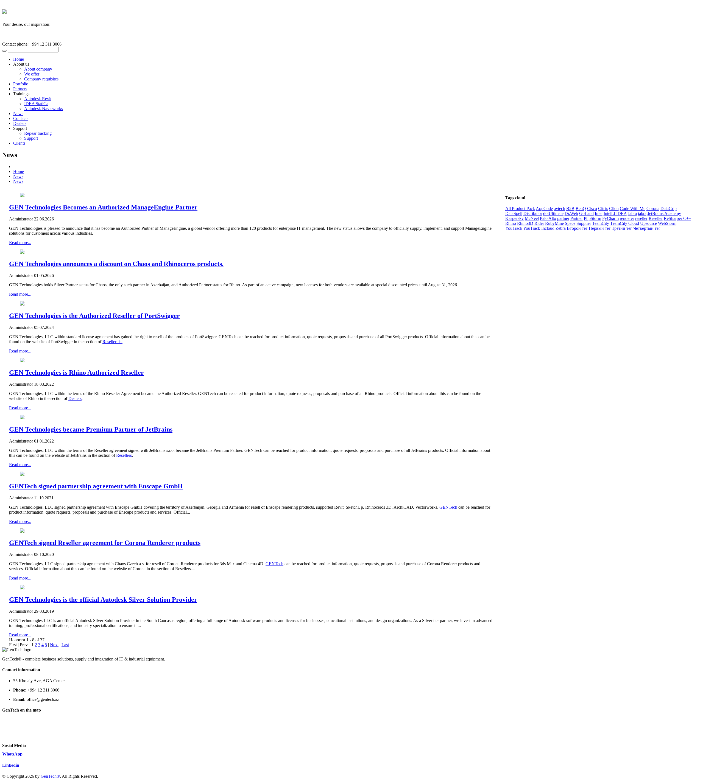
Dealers (19, 123)
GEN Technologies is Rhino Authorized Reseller (76, 372)
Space (570, 223)
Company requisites (41, 79)
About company (38, 69)
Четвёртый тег (646, 228)
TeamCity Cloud (624, 223)
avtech (559, 208)
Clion (614, 208)
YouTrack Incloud (538, 228)
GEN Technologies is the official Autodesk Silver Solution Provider (103, 599)
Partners (20, 88)
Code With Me (632, 208)
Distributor (532, 213)
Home (18, 59)
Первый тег (600, 228)
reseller (641, 218)
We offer (31, 74)
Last (65, 644)
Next (54, 644)
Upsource (648, 223)
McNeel (532, 218)
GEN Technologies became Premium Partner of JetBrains (90, 429)
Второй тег (577, 228)
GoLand (586, 213)
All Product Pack (520, 208)
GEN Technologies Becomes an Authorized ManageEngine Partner (103, 207)
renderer (627, 218)
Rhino (510, 223)
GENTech (448, 507)
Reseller (656, 218)
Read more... (20, 242)
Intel (598, 213)
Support (31, 138)
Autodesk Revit (37, 98)
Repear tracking (38, 133)
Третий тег (622, 228)
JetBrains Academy (664, 213)
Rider (539, 223)
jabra (642, 213)
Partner (576, 218)
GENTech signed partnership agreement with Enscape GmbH (96, 486)
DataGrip (668, 208)
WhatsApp (12, 754)
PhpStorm (592, 218)
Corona (652, 208)
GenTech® (50, 776)
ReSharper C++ (677, 218)
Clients (19, 143)
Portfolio (20, 84)
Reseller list (112, 341)
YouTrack (513, 228)
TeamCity (600, 223)
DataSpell (513, 213)
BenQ (581, 208)
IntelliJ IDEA (615, 213)
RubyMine (554, 223)
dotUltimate (553, 213)
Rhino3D (525, 223)
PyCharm (610, 218)
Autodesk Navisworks (43, 108)
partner (563, 218)
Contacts (20, 118)
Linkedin (10, 765)
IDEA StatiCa (36, 103)
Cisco (592, 208)
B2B (570, 208)
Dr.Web (571, 213)
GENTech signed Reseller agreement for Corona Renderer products (104, 542)
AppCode (544, 208)
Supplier (583, 223)
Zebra (561, 228)
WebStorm (667, 223)
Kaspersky (514, 218)
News (18, 113)
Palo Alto (548, 218)
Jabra (632, 213)
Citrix (603, 208)
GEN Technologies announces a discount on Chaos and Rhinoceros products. (116, 263)
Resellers (124, 455)
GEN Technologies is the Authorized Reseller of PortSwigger (94, 315)
